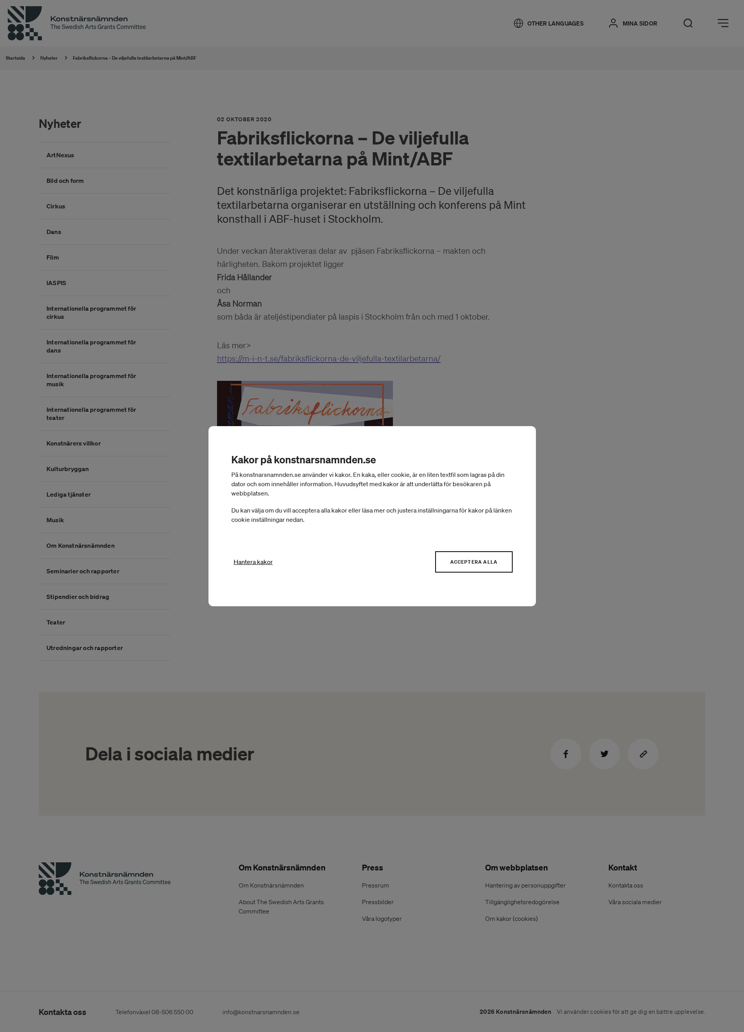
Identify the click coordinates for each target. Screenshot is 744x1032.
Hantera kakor (253, 562)
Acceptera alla (474, 562)
